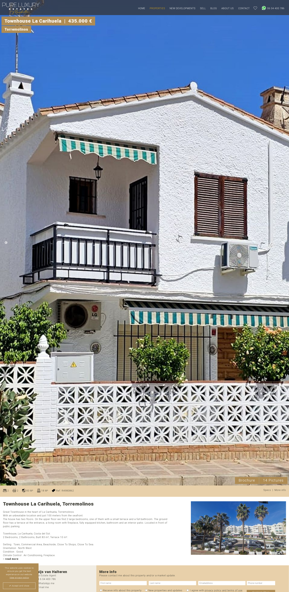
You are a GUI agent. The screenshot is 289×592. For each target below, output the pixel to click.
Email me (43, 587)
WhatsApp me (45, 583)
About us (227, 8)
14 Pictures (273, 480)
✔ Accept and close (19, 586)
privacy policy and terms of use (223, 590)
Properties (157, 8)
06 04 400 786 (275, 8)
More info (280, 490)
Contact (244, 8)
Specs (267, 490)
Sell (203, 8)
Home (141, 8)
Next (283, 243)
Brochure (247, 480)
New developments (183, 8)
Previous (6, 243)
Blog (213, 8)
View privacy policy (19, 577)
